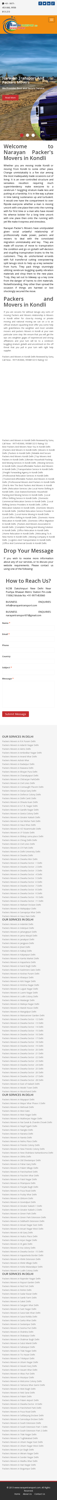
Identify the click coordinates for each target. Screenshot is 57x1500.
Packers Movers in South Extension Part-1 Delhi (24, 1426)
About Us (27, 1494)
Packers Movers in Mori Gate (16, 1111)
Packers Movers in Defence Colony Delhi (21, 794)
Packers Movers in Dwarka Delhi (17, 855)
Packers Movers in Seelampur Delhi (19, 1324)
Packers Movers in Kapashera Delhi (19, 962)
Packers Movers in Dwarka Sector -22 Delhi (22, 1057)
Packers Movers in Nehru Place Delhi (19, 1141)
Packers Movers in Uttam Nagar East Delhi (22, 1442)
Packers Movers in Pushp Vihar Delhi (19, 1194)
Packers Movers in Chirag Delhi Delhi (19, 840)
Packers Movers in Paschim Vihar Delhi (20, 1175)
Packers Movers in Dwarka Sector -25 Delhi (22, 1068)
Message (8, 678)
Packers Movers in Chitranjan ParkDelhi (20, 779)
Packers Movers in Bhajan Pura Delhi (19, 771)
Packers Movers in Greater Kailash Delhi (21, 817)
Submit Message (15, 714)
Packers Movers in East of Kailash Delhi (21, 1083)
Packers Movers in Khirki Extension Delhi (21, 1259)
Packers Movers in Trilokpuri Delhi (18, 1358)
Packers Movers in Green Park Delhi (19, 1213)
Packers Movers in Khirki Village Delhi (19, 1263)
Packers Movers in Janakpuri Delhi (18, 939)
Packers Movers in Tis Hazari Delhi (18, 1354)
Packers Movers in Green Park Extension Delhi (24, 1217)
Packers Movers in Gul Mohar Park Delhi (21, 821)
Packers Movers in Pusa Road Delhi (19, 1190)
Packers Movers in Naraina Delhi (17, 1133)
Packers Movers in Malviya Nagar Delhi (20, 1004)
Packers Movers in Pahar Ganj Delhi (19, 1164)
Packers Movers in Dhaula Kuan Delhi (20, 802)
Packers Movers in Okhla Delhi (16, 1156)
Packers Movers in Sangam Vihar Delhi (20, 1305)
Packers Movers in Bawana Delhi (17, 768)
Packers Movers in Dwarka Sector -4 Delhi (22, 874)
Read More (10, 97)
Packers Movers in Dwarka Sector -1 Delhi (22, 863)
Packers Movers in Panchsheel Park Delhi (21, 1407)
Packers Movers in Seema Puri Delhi (19, 1328)
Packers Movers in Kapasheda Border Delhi (22, 1255)
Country (6, 656)
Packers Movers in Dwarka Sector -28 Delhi (22, 1080)
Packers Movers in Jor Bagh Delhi (18, 1449)
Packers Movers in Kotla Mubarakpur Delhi (22, 1266)
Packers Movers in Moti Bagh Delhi (19, 1388)
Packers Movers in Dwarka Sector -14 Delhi (22, 1026)
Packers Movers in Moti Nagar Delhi (19, 1114)
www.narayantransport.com (27, 1487)
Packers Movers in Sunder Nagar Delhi (20, 1457)
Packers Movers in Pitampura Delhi (18, 1183)
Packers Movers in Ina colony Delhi (18, 1247)
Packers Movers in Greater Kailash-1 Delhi (22, 1206)
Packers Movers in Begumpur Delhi (19, 1468)
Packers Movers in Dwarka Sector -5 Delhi (22, 878)
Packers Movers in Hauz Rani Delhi (18, 916)
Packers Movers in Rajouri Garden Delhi (21, 1282)
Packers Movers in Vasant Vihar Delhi (19, 1369)
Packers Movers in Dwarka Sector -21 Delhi (22, 1053)
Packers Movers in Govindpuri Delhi (19, 1202)
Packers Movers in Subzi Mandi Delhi (19, 1343)
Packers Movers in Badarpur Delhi (18, 764)
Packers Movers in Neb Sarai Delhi (18, 1392)
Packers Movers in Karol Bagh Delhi (19, 966)
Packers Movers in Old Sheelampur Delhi (21, 1160)
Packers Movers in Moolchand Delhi (19, 1091)
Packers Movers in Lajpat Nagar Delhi (20, 988)
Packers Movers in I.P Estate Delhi (18, 832)
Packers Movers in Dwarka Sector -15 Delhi (22, 1030)
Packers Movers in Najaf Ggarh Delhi (19, 1126)
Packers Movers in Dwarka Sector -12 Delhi (22, 1019)
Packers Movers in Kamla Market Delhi (20, 958)
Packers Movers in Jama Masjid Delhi (19, 935)
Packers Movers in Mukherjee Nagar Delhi (22, 1118)
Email (6, 634)
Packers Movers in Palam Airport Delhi (20, 1400)
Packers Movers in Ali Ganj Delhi (17, 1232)
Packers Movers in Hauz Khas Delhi (19, 825)
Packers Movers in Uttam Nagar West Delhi (22, 1445)
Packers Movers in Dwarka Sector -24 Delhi (22, 1064)
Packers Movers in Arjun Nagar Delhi (19, 1240)
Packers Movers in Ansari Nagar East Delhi (22, 1225)
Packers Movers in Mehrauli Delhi (18, 1107)
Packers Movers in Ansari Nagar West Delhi (22, 1228)
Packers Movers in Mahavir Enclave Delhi (21, 904)
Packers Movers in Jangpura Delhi (18, 943)
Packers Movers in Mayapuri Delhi (18, 1099)
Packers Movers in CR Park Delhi (17, 847)
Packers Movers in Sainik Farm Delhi (19, 1297)
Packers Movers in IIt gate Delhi (17, 1244)
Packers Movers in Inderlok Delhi (17, 924)
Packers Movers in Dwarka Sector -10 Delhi (22, 897)
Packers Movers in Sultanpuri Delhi (18, 1347)
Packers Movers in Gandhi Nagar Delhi (20, 809)
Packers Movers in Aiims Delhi (16, 749)
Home (17, 1494)
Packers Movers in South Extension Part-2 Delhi (24, 1430)
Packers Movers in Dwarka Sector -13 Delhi (22, 1023)
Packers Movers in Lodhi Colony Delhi (20, 996)
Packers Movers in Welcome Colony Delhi (22, 1381)
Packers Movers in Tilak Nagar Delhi (19, 1350)
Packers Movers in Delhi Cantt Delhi (19, 798)
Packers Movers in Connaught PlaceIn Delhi (22, 787)
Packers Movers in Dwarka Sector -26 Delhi (22, 1072)
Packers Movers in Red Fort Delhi (18, 1286)
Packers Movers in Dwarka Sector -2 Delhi (22, 866)
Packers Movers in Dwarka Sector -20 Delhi (22, 1049)
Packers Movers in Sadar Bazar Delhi (19, 1293)
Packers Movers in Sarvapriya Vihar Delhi (21, 912)
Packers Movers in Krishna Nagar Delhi (20, 985)
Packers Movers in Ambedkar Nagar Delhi (22, 752)
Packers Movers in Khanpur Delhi (17, 977)
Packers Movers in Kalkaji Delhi (17, 950)
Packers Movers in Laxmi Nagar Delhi (20, 992)
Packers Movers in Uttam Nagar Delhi (20, 1362)
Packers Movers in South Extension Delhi (21, 1423)
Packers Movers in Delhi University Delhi (21, 851)
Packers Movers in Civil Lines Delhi (18, 783)
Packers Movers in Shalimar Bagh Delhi (20, 1339)
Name (6, 623)
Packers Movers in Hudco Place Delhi (19, 1236)
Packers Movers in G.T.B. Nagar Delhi (20, 806)
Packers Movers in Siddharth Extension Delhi (23, 1221)
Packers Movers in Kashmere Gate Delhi (21, 969)
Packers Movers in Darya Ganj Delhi (19, 790)
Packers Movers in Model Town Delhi (20, 1087)
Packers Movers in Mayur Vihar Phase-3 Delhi (23, 1103)
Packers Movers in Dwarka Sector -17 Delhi (22, 1038)
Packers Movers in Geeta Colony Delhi (20, 813)
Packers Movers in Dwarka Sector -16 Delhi (22, 1034)
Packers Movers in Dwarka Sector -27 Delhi (22, 1076)
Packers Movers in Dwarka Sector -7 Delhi (22, 885)
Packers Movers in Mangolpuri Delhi (19, 1011)
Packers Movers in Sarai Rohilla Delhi (19, 1316)
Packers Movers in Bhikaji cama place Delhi (22, 836)
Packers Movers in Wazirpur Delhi (18, 1377)
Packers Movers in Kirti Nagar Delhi (19, 981)
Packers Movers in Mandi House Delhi (20, 1007)
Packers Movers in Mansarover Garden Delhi (23, 1015)
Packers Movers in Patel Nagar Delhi (19, 1179)
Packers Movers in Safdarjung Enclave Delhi (23, 1415)
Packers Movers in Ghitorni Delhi (17, 1198)
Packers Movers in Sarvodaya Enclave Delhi (22, 1419)
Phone (5, 645)
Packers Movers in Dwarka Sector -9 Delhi (22, 893)
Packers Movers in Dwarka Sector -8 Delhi (22, 889)
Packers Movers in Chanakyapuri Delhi (20, 775)
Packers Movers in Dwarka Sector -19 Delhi (22, 1045)
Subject (7, 667)
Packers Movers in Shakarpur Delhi (18, 1335)
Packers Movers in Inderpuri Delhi (18, 928)
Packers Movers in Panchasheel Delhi (20, 1171)
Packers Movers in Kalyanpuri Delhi (18, 954)
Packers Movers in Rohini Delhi (16, 1290)
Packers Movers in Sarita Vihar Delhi (19, 1320)
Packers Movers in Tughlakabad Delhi (20, 1438)
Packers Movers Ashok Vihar (15, 760)
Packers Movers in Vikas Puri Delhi (18, 1373)
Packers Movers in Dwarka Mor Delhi (19, 859)
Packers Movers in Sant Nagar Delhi (19, 1309)
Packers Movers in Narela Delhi (17, 1137)
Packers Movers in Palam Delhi (17, 1396)
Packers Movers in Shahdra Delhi (17, 1331)
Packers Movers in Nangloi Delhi (17, 1130)
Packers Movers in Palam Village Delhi (20, 1168)
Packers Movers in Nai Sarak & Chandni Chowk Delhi (27, 1122)
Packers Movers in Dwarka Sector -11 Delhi (22, 901)
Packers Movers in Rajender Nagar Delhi (21, 1278)
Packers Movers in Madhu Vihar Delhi (19, 1461)
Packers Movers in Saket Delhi (16, 1301)
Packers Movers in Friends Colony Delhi (21, 1145)
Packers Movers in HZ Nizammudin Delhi (21, 828)
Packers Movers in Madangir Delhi (18, 1000)
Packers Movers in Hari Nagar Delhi (19, 1464)
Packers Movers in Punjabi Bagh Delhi (20, 1187)
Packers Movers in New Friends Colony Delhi (23, 1149)
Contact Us (39, 1494)
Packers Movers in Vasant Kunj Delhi (19, 1366)
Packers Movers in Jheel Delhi (16, 947)
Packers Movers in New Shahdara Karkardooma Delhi (27, 1152)
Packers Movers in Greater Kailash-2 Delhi (22, 1209)
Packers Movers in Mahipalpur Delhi (19, 908)
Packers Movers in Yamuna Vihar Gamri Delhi (23, 1385)
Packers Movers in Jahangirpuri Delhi (19, 931)
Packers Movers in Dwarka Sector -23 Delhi (22, 1061)
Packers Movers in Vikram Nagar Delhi (20, 1453)
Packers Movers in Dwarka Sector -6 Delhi (22, 882)
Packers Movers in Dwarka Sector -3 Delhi (22, 870)
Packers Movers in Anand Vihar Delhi (19, 756)
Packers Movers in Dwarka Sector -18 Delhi (22, 1042)
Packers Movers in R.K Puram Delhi (19, 741)
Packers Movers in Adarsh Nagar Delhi (20, 745)
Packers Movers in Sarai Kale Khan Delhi (21, 1312)
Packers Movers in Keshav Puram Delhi (20, 973)
